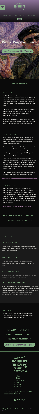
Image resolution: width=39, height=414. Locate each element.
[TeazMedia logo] (19, 362)
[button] (2, 7)
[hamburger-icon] (19, 19)
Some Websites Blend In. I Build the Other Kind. (17, 206)
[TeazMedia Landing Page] (19, 7)
